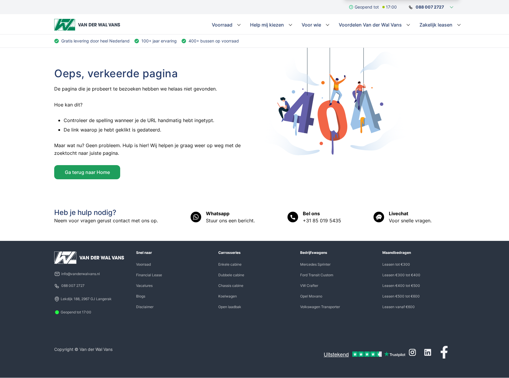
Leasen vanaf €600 (398, 306)
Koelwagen (227, 296)
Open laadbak (229, 306)
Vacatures (144, 285)
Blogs (140, 296)
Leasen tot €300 (396, 264)
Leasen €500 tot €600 (401, 296)
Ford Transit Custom (316, 274)
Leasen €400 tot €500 (401, 285)
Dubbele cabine (231, 274)
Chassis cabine (230, 285)
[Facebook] (444, 352)
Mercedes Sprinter (315, 264)
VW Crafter (309, 285)
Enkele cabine (230, 264)
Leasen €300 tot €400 (401, 274)
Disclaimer (144, 306)
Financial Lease (149, 274)
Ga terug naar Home (87, 172)
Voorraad (143, 264)
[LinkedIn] (428, 352)
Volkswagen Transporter (320, 306)
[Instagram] (412, 352)
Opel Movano (311, 296)
